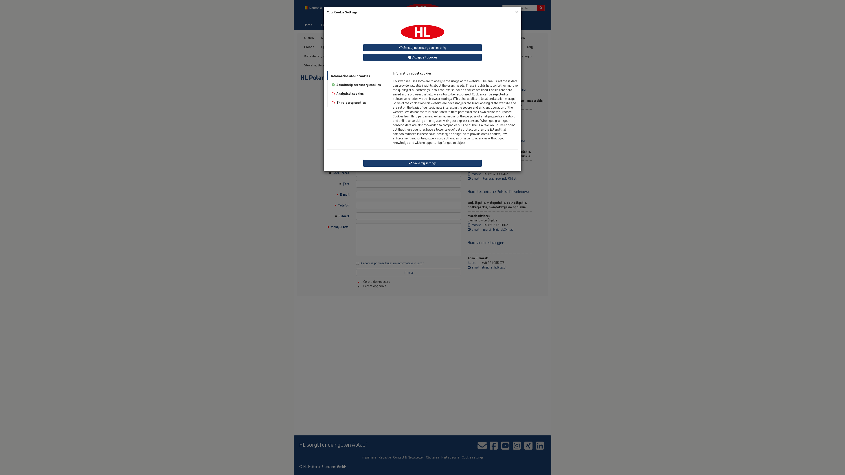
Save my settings (424, 163)
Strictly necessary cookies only (424, 48)
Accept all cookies (424, 57)
